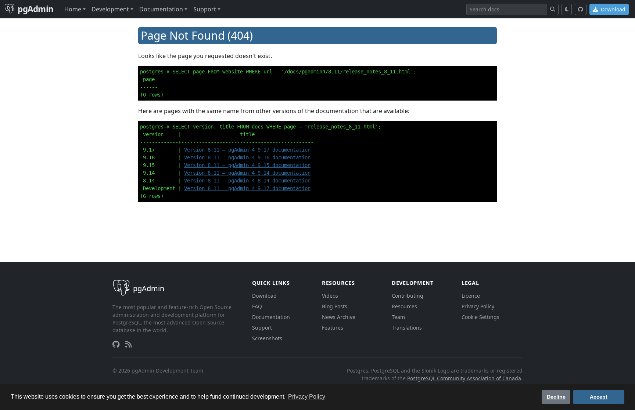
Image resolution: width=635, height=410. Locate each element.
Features (332, 327)
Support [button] (204, 9)
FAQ (257, 306)
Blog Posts (334, 306)
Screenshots (267, 338)
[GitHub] (580, 9)
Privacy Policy (478, 306)
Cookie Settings (480, 316)
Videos (330, 295)
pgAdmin (36, 9)
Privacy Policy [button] (306, 396)
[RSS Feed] (128, 344)
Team (398, 316)
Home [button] (72, 9)
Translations (407, 327)
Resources (404, 306)
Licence (471, 295)
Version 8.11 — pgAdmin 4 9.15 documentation (247, 165)
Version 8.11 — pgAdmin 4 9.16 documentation (247, 157)
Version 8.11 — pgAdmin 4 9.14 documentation (247, 173)
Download (612, 9)
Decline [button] (556, 397)
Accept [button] (598, 397)
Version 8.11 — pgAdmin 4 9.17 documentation (247, 150)
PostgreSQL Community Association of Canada (464, 378)
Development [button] (110, 9)
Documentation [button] (161, 9)
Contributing (407, 295)
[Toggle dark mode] (567, 9)
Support (262, 327)
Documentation (271, 316)
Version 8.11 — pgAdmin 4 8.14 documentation (247, 181)
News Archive (338, 316)
